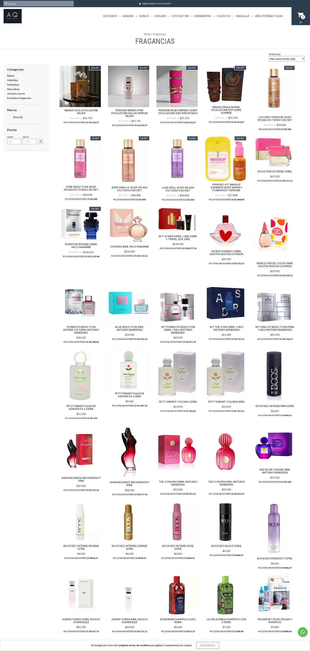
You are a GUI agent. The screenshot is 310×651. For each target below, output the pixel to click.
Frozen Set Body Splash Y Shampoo (275, 621)
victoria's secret (16, 93)
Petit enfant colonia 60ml (226, 401)
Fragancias (223, 16)
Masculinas (13, 89)
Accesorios (110, 16)
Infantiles (12, 80)
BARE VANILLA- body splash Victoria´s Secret (129, 189)
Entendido (207, 645)
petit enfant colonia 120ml (178, 401)
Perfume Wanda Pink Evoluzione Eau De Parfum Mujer (129, 113)
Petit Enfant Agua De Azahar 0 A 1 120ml (81, 407)
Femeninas (13, 84)
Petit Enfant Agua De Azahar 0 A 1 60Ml (129, 395)
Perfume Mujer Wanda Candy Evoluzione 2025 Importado (178, 112)
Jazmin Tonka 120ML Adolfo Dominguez (81, 621)
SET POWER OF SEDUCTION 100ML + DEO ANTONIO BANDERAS (178, 329)
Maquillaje (242, 16)
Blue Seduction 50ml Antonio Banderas (129, 328)
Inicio (147, 34)
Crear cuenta (149, 4)
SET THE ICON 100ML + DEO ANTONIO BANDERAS (226, 328)
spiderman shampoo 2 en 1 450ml (178, 621)
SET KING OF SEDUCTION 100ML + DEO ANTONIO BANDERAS (275, 328)
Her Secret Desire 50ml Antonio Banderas (274, 471)
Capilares (160, 16)
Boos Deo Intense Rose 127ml (178, 547)
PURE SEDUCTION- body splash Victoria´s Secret (81, 188)
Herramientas (202, 16)
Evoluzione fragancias (19, 98)
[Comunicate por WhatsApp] (302, 632)
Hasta (26, 137)
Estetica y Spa (180, 16)
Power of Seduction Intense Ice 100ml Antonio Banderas (81, 329)
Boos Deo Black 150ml (226, 545)
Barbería (127, 16)
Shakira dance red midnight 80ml (129, 484)
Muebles (144, 16)
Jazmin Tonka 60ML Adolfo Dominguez (129, 621)
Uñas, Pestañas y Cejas (269, 16)
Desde (10, 137)
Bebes (10, 75)
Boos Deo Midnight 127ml (274, 558)
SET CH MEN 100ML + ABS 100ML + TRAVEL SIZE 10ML (178, 237)
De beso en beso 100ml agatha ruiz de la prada (226, 253)
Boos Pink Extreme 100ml (275, 171)
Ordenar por (275, 54)
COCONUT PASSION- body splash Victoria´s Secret (275, 118)
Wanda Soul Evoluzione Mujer (81, 112)
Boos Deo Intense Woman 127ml (81, 547)
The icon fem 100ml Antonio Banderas (178, 483)
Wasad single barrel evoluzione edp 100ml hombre (226, 109)
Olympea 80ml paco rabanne (129, 246)
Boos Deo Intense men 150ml (275, 405)
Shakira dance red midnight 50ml (81, 479)
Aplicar (40, 141)
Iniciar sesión (164, 4)
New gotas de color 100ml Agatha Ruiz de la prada (275, 265)
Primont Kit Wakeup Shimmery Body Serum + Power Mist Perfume (226, 187)
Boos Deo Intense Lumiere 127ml (129, 547)
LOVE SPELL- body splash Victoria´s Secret (178, 189)
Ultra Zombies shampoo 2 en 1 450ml (226, 621)
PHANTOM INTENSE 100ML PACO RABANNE (81, 246)
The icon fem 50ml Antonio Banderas (226, 483)
